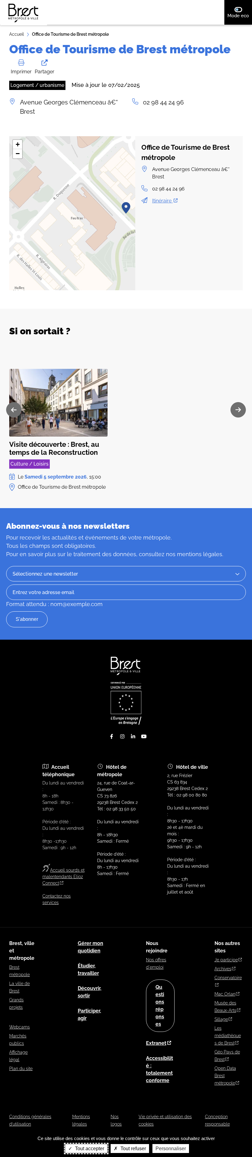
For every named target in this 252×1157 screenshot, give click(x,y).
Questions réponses (160, 1005)
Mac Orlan (225, 994)
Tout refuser (132, 1148)
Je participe (226, 959)
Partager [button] (44, 72)
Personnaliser (171, 1148)
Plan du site (21, 1068)
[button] (126, 207)
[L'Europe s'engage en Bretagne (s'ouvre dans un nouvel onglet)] (126, 723)
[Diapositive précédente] (14, 410)
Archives (223, 968)
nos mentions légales (194, 554)
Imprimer (21, 72)
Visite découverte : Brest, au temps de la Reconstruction (54, 448)
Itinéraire (162, 201)
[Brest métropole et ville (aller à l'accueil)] (126, 675)
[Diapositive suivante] (238, 410)
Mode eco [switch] (239, 15)
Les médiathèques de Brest (228, 1035)
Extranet (156, 1043)
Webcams (19, 1027)
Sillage (221, 1019)
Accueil (16, 34)
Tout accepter (89, 1148)
